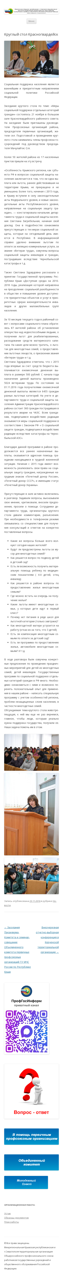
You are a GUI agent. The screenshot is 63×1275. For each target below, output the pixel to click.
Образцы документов (16, 1217)
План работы (11, 1222)
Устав (7, 1213)
